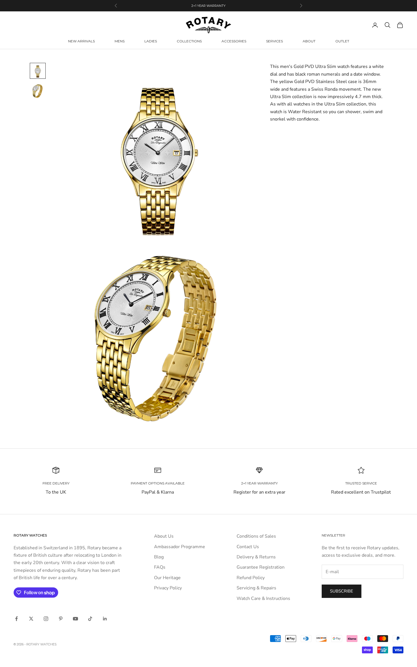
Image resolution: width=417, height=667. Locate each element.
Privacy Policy (168, 588)
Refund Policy (251, 578)
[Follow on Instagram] (46, 619)
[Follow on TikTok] (90, 619)
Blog (159, 557)
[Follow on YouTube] (75, 619)
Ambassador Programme (179, 547)
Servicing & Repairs (256, 588)
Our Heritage (167, 578)
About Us (164, 536)
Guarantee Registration (261, 567)
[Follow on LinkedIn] (105, 619)
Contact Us (248, 547)
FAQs (159, 567)
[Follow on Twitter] (31, 619)
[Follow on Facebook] (16, 619)
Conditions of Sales (256, 536)
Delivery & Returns (256, 557)
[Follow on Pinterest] (61, 619)
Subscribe (341, 591)
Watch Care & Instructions (263, 598)
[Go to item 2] (38, 91)
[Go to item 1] (38, 71)
